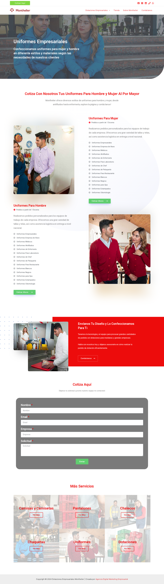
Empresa (26, 429)
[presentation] (109, 10)
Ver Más (36, 515)
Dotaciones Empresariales (96, 10)
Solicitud (26, 441)
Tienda (116, 10)
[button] (100, 201)
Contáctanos (147, 10)
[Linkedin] (146, 3)
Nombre (26, 405)
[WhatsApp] (153, 3)
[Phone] (149, 3)
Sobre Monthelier (130, 10)
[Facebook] (138, 3)
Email (24, 417)
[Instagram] (142, 3)
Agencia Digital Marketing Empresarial (112, 579)
